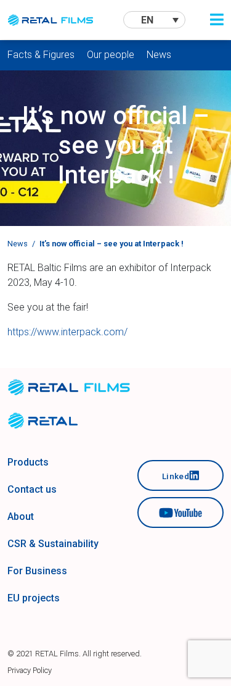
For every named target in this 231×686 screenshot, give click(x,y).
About (20, 516)
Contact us (32, 489)
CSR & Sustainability (53, 544)
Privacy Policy (29, 670)
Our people (110, 55)
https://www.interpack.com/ (67, 332)
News (159, 55)
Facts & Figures (41, 55)
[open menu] (217, 20)
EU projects (33, 598)
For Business (37, 571)
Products (28, 462)
